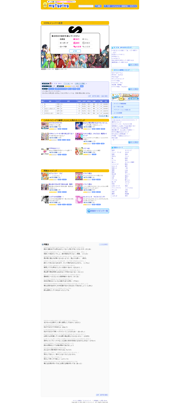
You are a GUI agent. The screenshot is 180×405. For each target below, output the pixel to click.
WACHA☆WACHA (55, 123)
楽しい (114, 162)
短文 (126, 172)
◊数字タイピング (116, 122)
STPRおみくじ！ (54, 148)
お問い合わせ (103, 400)
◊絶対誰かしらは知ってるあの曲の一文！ (124, 126)
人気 (126, 190)
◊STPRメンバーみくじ (118, 54)
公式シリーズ (116, 186)
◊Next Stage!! (115, 77)
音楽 (126, 154)
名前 (113, 192)
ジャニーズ (115, 164)
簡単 (113, 154)
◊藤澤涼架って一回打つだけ (120, 62)
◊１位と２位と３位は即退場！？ (121, 128)
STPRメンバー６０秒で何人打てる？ (61, 133)
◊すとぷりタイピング (118, 78)
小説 (113, 176)
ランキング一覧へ (103, 116)
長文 (81, 86)
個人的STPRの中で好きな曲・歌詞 (60, 184)
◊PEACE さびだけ (117, 75)
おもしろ (114, 166)
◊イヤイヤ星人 (116, 80)
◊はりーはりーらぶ (117, 73)
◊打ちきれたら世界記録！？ (120, 134)
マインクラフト (116, 188)
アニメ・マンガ (116, 152)
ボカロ (127, 152)
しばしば (114, 195)
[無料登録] (125, 97)
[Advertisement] (90, 15)
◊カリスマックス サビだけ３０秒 (122, 124)
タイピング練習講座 (120, 104)
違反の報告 (104, 96)
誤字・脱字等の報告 (94, 96)
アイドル (114, 180)
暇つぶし (127, 180)
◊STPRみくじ (115, 56)
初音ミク (114, 168)
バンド (127, 184)
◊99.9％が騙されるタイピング (120, 132)
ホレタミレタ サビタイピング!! (94, 197)
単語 (126, 186)
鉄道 (126, 158)
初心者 (114, 174)
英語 (126, 192)
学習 (113, 184)
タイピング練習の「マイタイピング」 (82, 400)
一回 (126, 168)
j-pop (126, 170)
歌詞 (113, 150)
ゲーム (114, 160)
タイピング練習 (129, 162)
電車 (113, 170)
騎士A (69, 89)
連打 (126, 166)
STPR (74, 89)
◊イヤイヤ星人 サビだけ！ (120, 86)
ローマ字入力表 (118, 107)
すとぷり (51, 89)
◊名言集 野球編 (116, 84)
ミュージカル (129, 188)
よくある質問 (118, 113)
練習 (113, 194)
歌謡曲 (127, 194)
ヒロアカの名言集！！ (56, 197)
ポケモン (127, 182)
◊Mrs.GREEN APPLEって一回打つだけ (123, 60)
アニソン (127, 174)
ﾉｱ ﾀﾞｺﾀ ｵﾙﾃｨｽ (57, 83)
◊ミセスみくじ (116, 58)
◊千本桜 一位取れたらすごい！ (121, 136)
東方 (126, 178)
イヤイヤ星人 (87, 173)
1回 (113, 178)
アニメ (127, 156)
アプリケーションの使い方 (122, 110)
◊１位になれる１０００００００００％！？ (124, 120)
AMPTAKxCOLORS (60, 89)
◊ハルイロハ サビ (117, 82)
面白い (127, 176)
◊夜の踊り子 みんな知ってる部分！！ (123, 130)
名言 (78, 89)
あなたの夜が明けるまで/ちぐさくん (95, 123)
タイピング (128, 150)
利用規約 (96, 400)
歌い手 (114, 182)
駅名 (126, 164)
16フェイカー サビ (55, 173)
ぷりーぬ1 (86, 148)
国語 (113, 172)
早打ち (114, 156)
